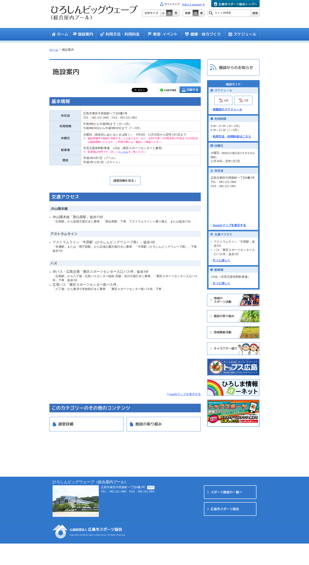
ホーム (62, 34)
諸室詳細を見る (123, 181)
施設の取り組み (148, 424)
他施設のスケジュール (227, 109)
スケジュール (245, 34)
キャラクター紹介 (225, 348)
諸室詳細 (65, 424)
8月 (226, 100)
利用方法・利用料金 (123, 34)
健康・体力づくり (205, 34)
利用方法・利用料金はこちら (232, 136)
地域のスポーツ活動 (222, 300)
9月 (246, 100)
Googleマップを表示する (185, 394)
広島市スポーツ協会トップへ (238, 4)
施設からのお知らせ (236, 67)
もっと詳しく (221, 260)
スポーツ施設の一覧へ (226, 492)
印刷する (192, 90)
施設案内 (85, 34)
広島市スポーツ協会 (225, 509)
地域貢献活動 (222, 332)
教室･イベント (165, 34)
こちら (124, 151)
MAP (151, 487)
